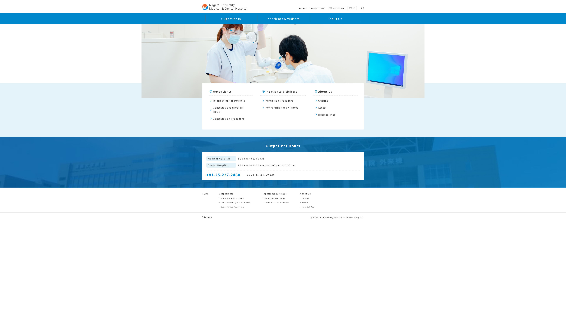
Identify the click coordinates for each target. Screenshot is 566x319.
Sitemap (207, 217)
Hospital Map (318, 8)
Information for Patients (229, 100)
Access (303, 8)
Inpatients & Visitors (283, 19)
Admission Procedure (279, 100)
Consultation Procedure (229, 118)
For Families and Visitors (282, 107)
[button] (362, 8)
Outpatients (231, 19)
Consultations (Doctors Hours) (228, 109)
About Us (335, 19)
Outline (323, 100)
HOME (205, 193)
